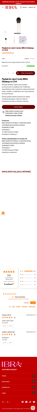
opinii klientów (9, 278)
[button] (3, 7)
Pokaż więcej (18, 107)
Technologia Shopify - (18, 408)
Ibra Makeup (9, 408)
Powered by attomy (29, 408)
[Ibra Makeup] (11, 7)
